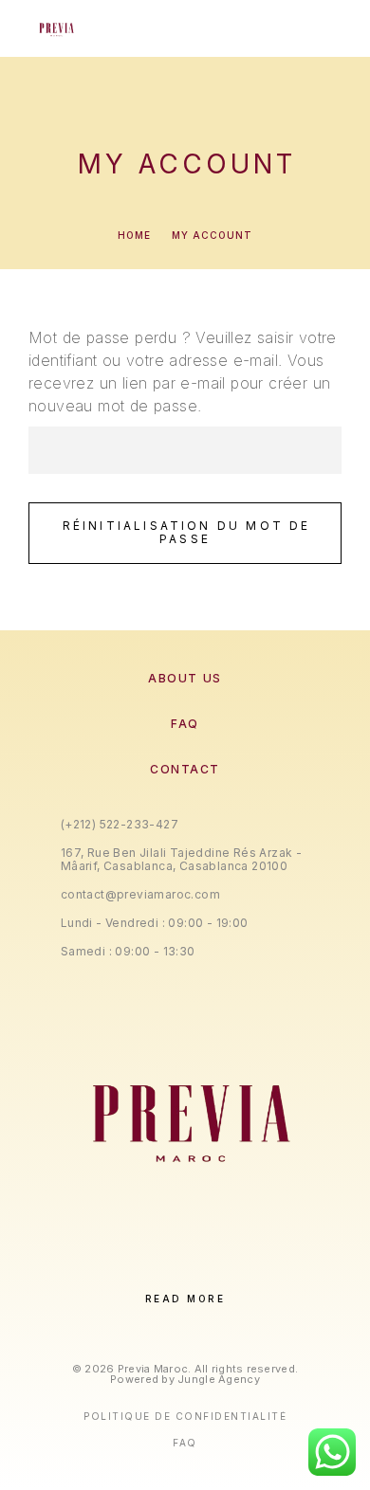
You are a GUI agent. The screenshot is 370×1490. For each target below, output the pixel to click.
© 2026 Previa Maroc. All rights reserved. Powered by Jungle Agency (185, 1374)
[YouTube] (243, 1266)
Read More (185, 1298)
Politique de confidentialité (185, 1416)
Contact (185, 769)
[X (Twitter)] (204, 1266)
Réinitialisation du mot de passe (187, 532)
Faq (185, 1442)
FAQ (185, 724)
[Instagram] (165, 1266)
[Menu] (323, 28)
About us (184, 678)
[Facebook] (126, 1266)
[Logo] (55, 28)
